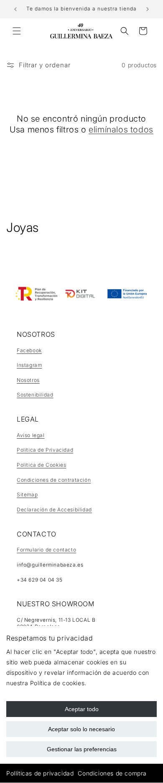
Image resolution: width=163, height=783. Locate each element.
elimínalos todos (121, 130)
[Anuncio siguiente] (147, 9)
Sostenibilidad (35, 395)
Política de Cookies (41, 465)
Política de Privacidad (45, 450)
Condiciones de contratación (54, 480)
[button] (17, 31)
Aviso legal (31, 435)
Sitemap (27, 494)
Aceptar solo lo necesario (81, 729)
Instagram (29, 365)
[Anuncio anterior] (15, 9)
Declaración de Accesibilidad (54, 509)
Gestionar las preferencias (82, 749)
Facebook (29, 350)
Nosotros (28, 380)
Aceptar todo (82, 709)
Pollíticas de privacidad (40, 773)
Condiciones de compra (112, 773)
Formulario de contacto (46, 550)
